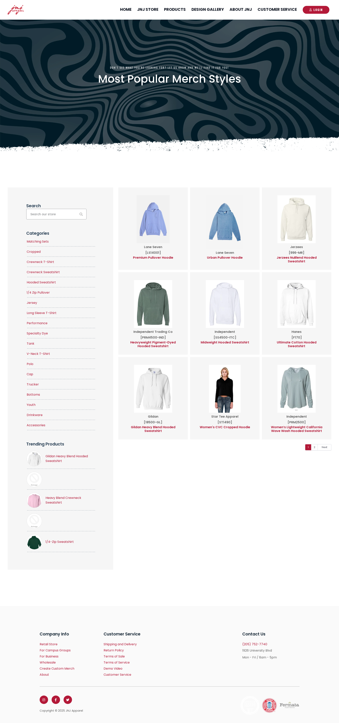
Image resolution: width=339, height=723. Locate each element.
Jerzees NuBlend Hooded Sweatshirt (297, 259)
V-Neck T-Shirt (38, 353)
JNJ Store (147, 9)
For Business (49, 656)
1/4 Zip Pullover (38, 292)
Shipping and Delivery (120, 644)
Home (125, 9)
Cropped (34, 251)
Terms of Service (117, 662)
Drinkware (35, 415)
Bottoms (33, 394)
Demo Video (113, 668)
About (44, 674)
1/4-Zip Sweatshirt (60, 542)
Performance (37, 323)
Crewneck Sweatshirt (43, 272)
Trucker (33, 384)
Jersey (32, 302)
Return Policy (114, 650)
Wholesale (48, 662)
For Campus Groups (55, 650)
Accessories (36, 425)
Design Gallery (207, 9)
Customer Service (277, 9)
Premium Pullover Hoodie (153, 257)
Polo (30, 364)
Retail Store (48, 644)
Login (318, 9)
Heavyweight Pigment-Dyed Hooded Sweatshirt (153, 344)
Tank (30, 343)
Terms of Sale (114, 656)
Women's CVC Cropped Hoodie (225, 427)
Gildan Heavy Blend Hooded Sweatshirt (153, 429)
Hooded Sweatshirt (41, 282)
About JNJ (241, 9)
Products (175, 9)
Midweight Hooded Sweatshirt (225, 342)
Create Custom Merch (57, 668)
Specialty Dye (37, 333)
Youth (31, 405)
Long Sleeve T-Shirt (41, 313)
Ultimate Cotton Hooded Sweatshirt (296, 344)
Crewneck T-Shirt (40, 262)
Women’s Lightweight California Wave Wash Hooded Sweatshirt (296, 429)
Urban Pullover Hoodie (225, 257)
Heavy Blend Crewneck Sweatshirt (63, 500)
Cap (30, 374)
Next (324, 447)
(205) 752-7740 (254, 644)
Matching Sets (38, 241)
